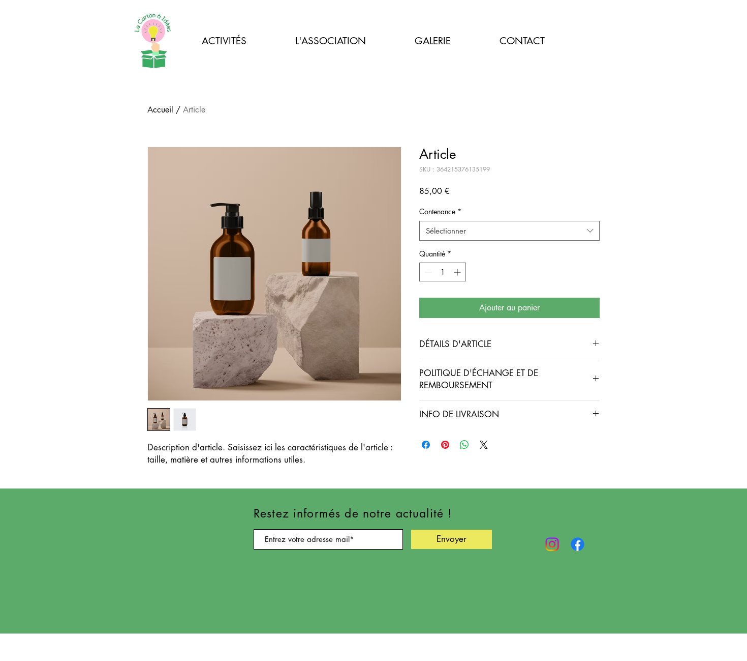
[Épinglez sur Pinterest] (445, 445)
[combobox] (509, 231)
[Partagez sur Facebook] (426, 445)
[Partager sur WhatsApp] (464, 445)
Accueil (160, 109)
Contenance (440, 211)
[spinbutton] (442, 272)
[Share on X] (484, 445)
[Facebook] (577, 544)
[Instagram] (552, 544)
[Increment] (458, 272)
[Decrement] (427, 272)
